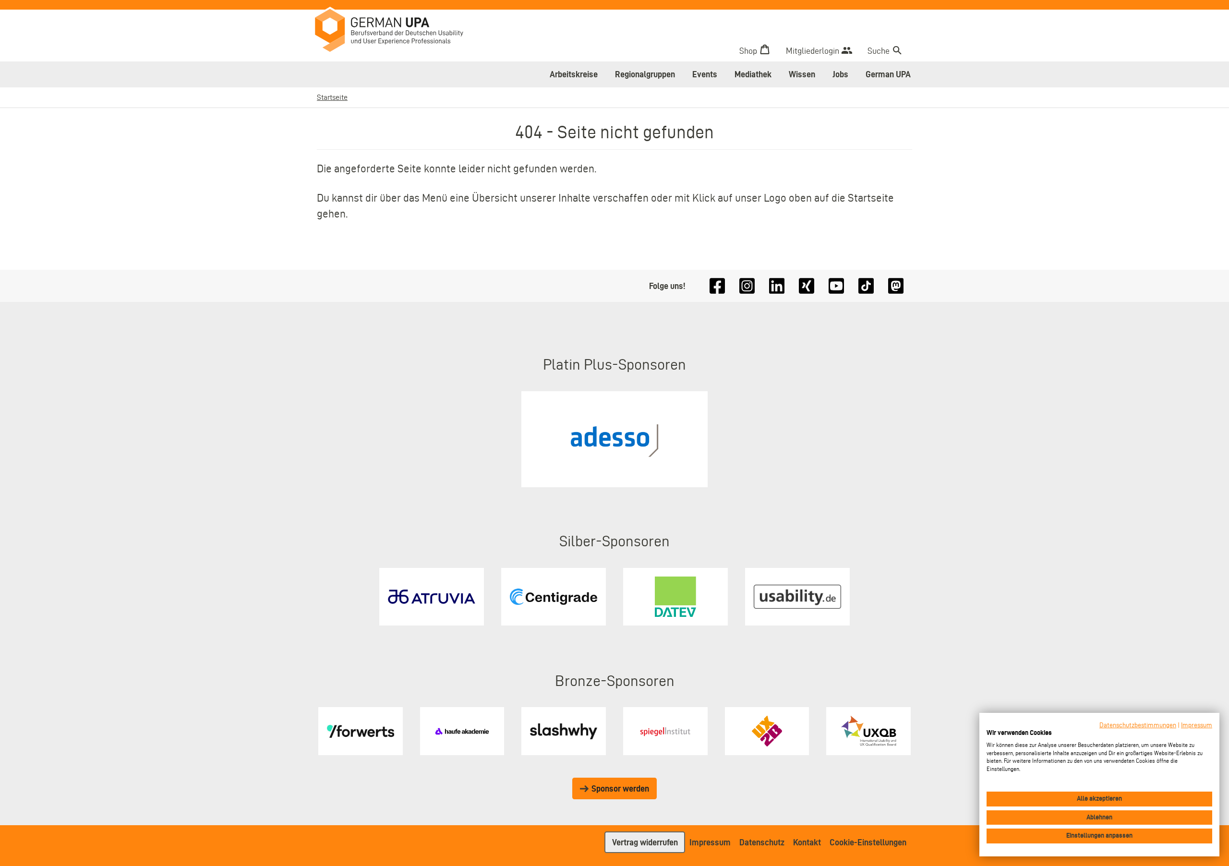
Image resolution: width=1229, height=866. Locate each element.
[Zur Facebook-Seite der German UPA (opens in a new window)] (717, 286)
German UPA (888, 74)
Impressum (710, 842)
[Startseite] (396, 31)
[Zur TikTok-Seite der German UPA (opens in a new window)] (866, 286)
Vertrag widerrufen (645, 842)
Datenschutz (761, 842)
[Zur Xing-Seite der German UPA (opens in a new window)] (806, 286)
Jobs (840, 74)
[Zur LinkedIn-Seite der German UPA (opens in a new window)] (777, 286)
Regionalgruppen (645, 74)
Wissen (802, 74)
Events (704, 74)
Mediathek (753, 74)
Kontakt (807, 842)
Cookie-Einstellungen (868, 842)
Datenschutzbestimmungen (1137, 725)
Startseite (332, 97)
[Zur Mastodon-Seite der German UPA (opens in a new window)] (896, 286)
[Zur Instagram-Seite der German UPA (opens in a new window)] (747, 286)
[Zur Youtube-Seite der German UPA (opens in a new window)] (836, 286)
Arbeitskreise (574, 74)
